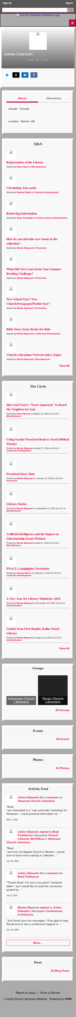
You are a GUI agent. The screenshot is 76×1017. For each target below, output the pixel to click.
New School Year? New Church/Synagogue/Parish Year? (28, 301)
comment (52, 797)
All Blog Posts (60, 970)
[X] (15, 75)
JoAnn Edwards (28, 797)
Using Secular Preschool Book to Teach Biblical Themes (37, 441)
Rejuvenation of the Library (24, 162)
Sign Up (7, 3)
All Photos (63, 768)
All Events (63, 739)
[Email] (24, 75)
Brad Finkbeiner (28, 876)
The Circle (38, 386)
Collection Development (46, 192)
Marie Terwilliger (25, 218)
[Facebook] (33, 75)
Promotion (41, 248)
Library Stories (16, 504)
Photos (38, 760)
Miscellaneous (38, 167)
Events (38, 731)
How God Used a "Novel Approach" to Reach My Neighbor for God (36, 406)
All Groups (62, 710)
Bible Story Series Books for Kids (28, 329)
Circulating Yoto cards (21, 187)
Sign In (69, 3)
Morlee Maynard (25, 248)
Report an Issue (25, 993)
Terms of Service (49, 993)
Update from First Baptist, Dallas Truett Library (32, 630)
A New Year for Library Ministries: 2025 (33, 598)
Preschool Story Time (20, 474)
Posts (38, 962)
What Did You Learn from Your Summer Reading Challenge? (33, 271)
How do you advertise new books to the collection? (31, 241)
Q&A (38, 144)
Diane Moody (23, 414)
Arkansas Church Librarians (36, 800)
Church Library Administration (51, 218)
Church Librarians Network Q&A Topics (33, 354)
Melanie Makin (24, 192)
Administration (14, 605)
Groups (38, 668)
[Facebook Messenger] (7, 75)
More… (38, 942)
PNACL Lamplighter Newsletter (27, 568)
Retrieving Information (21, 213)
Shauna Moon (24, 573)
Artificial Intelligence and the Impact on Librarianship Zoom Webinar (32, 536)
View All (64, 365)
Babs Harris (23, 167)
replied (44, 831)
